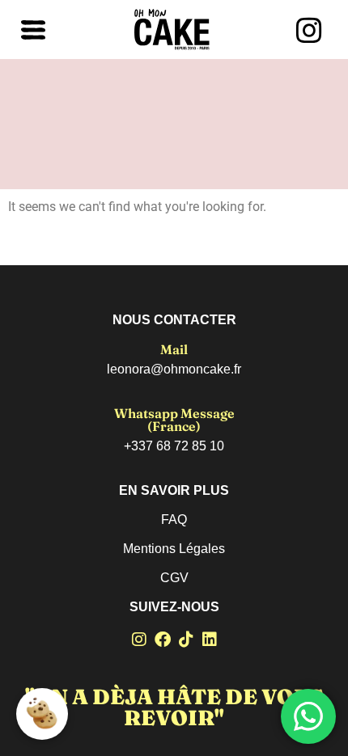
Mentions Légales (174, 548)
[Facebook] (162, 639)
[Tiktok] (186, 639)
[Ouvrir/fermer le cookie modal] (42, 714)
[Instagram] (139, 639)
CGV (174, 578)
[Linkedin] (209, 639)
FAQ (174, 519)
